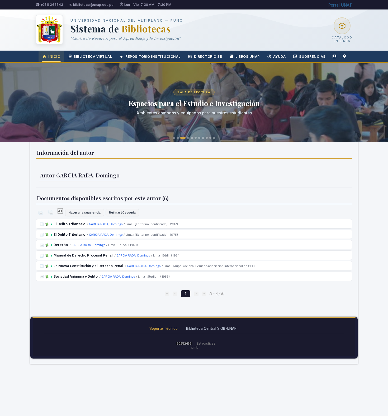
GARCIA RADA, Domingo (106, 223)
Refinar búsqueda (122, 212)
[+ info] (42, 224)
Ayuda (279, 57)
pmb (194, 347)
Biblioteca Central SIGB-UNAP (211, 328)
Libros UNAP (247, 57)
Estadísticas (206, 343)
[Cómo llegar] (344, 56)
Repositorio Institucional (153, 57)
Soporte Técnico (163, 328)
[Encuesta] (334, 56)
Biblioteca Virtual (93, 57)
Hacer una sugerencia (85, 212)
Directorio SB (208, 57)
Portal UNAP (340, 5)
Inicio (54, 57)
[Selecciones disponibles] (61, 212)
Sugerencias (312, 57)
